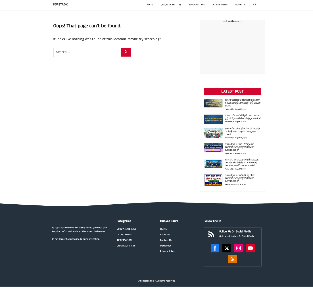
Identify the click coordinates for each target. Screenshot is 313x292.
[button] (255, 5)
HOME (163, 229)
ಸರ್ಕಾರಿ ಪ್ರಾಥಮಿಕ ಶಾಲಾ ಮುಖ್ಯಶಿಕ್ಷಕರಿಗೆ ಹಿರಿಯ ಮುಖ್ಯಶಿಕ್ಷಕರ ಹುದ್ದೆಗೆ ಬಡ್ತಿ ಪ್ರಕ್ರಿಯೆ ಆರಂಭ (242, 103)
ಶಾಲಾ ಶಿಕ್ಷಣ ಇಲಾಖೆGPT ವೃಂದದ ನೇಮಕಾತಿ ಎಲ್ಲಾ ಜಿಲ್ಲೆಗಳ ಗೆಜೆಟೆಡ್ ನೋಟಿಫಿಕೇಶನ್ (239, 178)
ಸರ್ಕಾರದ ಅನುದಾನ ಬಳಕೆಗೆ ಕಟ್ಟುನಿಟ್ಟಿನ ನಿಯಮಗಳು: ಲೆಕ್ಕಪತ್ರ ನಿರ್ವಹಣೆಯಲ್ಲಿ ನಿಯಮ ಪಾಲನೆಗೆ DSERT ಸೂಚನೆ (242, 163)
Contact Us (166, 240)
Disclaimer (165, 246)
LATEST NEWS (220, 5)
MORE (238, 5)
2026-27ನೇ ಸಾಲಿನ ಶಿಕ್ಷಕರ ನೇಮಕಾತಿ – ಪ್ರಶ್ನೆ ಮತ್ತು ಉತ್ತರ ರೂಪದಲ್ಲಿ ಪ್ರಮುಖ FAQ (243, 117)
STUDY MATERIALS (126, 229)
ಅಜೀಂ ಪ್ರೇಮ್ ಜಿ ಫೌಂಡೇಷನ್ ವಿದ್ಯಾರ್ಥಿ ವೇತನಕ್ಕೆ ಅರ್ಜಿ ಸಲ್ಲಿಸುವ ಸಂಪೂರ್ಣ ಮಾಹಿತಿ (243, 132)
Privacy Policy (167, 252)
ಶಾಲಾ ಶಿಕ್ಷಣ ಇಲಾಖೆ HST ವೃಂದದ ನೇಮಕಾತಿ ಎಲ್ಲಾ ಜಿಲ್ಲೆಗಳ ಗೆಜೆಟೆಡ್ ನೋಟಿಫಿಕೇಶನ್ (239, 147)
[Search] (126, 52)
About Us (165, 235)
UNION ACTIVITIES (171, 5)
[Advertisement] (232, 48)
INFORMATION (197, 5)
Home (150, 5)
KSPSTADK (60, 5)
